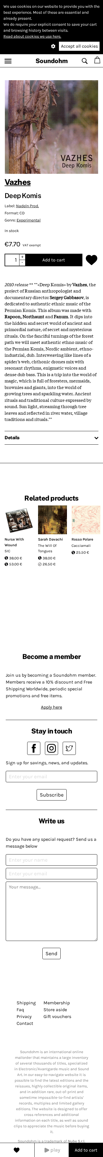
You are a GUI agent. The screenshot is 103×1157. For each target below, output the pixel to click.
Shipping (26, 1002)
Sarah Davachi (50, 539)
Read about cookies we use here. (32, 36)
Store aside (55, 1009)
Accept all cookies (79, 46)
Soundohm (51, 60)
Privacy (24, 1016)
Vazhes (18, 182)
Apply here (51, 707)
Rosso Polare (82, 539)
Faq (20, 1009)
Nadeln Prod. (27, 205)
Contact (25, 1023)
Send (51, 953)
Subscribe (52, 795)
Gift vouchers (57, 1016)
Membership (56, 1002)
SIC (7, 551)
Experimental (29, 220)
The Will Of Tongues (47, 548)
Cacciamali (81, 545)
